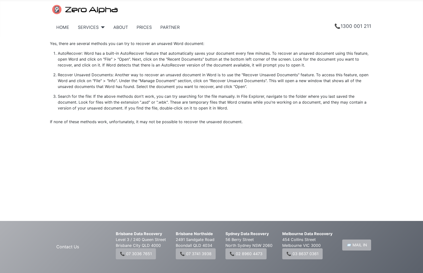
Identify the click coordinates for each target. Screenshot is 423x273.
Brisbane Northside (194, 233)
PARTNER (170, 27)
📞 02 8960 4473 (246, 253)
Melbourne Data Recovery (307, 233)
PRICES (144, 27)
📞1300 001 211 (352, 26)
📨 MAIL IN (356, 244)
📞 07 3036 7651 (136, 253)
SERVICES (88, 27)
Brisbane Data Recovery (139, 233)
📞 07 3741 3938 (196, 253)
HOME (62, 27)
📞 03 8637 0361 (302, 253)
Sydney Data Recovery (247, 233)
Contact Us (67, 246)
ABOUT (120, 27)
